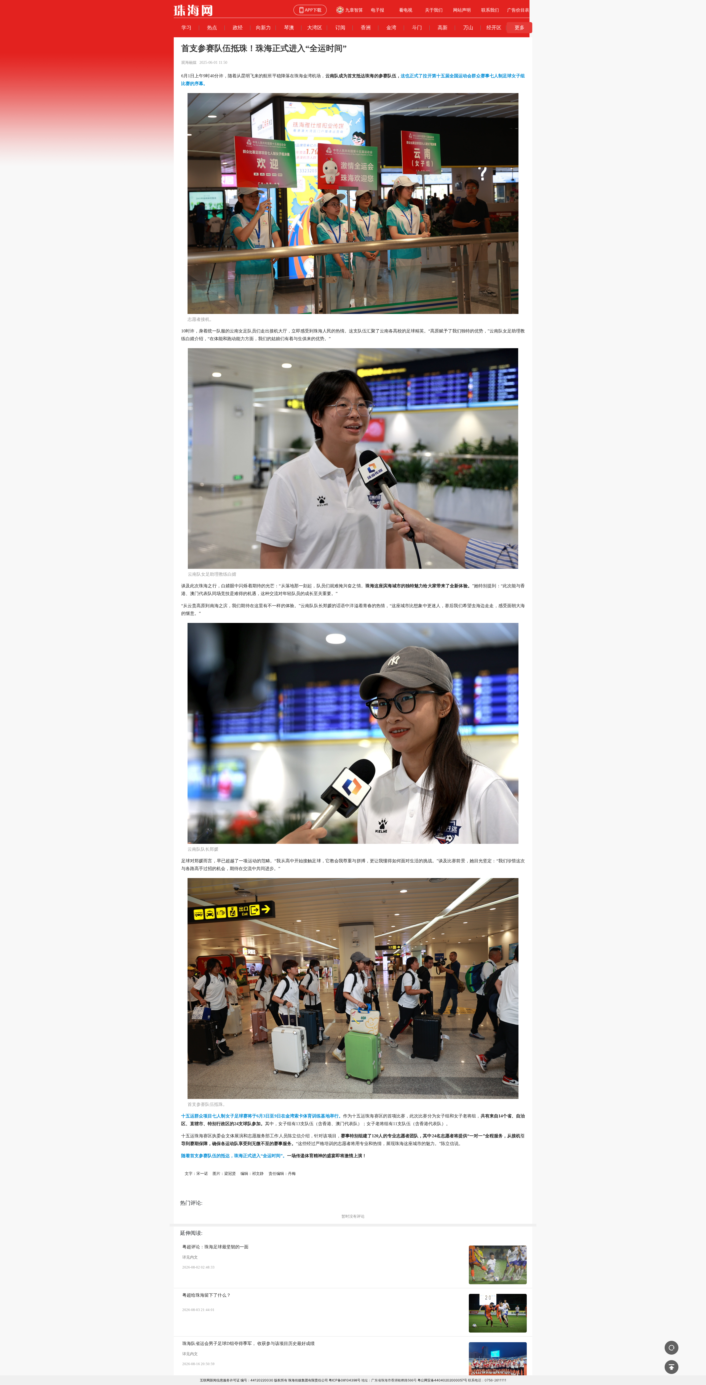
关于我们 (434, 10)
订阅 (340, 27)
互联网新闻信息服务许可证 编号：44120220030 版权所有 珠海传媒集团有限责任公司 (264, 1380)
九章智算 (354, 10)
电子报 (377, 10)
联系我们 (490, 10)
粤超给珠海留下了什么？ (206, 1295)
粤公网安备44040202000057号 (442, 1380)
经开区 (493, 27)
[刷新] (671, 1348)
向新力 (263, 27)
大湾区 (314, 27)
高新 (443, 27)
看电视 (405, 10)
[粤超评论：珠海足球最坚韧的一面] (498, 1265)
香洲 (366, 27)
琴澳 (289, 27)
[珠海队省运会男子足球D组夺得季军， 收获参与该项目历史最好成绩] (498, 1361)
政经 (238, 27)
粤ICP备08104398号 (344, 1380)
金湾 (391, 27)
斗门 (417, 27)
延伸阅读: (191, 1233)
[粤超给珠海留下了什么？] (498, 1313)
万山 (468, 27)
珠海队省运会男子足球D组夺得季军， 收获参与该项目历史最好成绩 (248, 1343)
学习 (186, 27)
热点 (212, 27)
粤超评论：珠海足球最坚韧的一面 (215, 1246)
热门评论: (191, 1203)
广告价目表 (518, 10)
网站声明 (462, 10)
